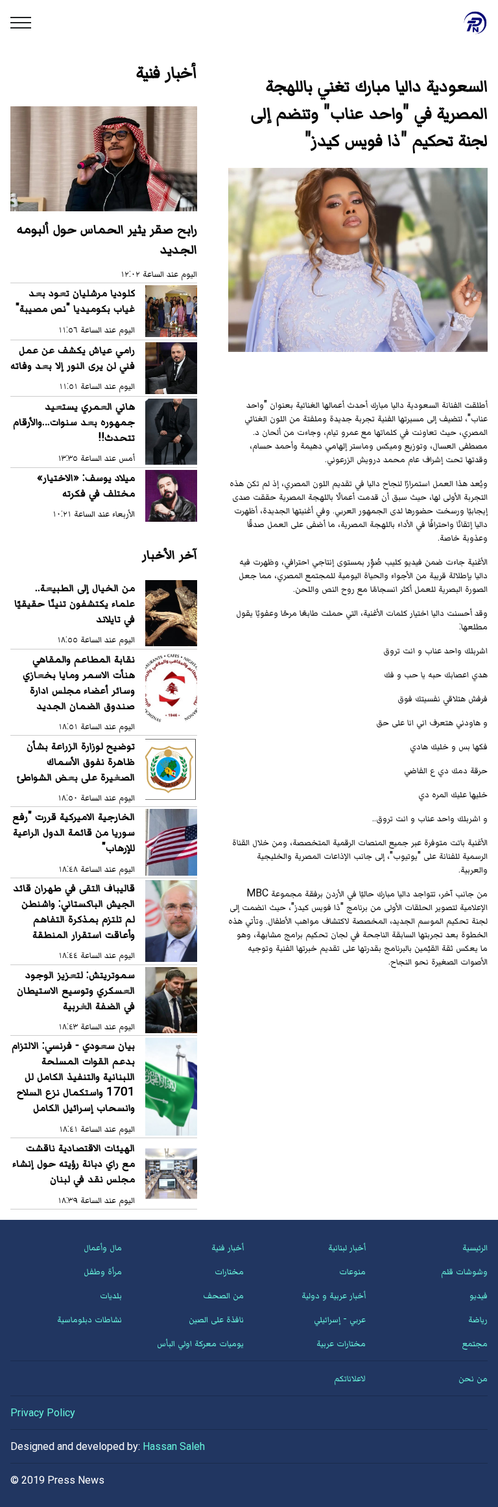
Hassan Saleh (174, 1446)
